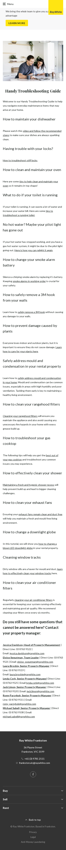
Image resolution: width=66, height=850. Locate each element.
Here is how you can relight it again (33, 250)
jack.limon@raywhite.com (40, 691)
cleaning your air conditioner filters (33, 599)
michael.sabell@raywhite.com (19, 716)
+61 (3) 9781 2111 (34, 758)
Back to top (35, 819)
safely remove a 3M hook (31, 312)
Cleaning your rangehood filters (20, 415)
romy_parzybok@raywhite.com (19, 703)
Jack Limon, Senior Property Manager (24, 687)
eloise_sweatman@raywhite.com (35, 661)
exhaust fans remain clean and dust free (40, 514)
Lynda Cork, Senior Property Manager (24, 678)
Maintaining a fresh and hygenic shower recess (28, 484)
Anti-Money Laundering (33, 842)
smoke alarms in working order (29, 281)
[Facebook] (33, 774)
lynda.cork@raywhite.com (40, 682)
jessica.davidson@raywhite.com (27, 653)
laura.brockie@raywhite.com (25, 674)
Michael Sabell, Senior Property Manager (26, 708)
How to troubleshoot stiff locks (20, 160)
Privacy (33, 832)
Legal (33, 837)
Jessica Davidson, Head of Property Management (31, 644)
